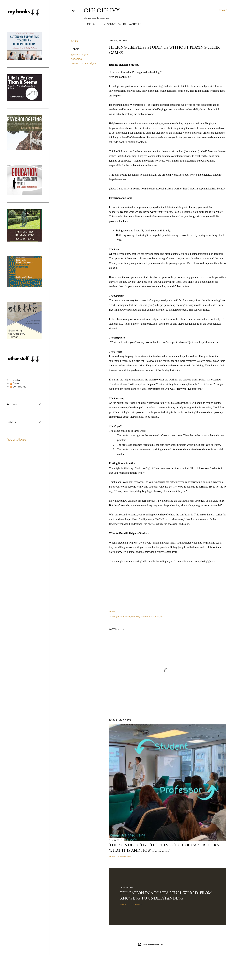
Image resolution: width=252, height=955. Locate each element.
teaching (76, 58)
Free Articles (131, 24)
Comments (19, 386)
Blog (87, 24)
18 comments (124, 856)
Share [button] (74, 40)
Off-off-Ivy (101, 10)
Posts (15, 383)
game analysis (79, 54)
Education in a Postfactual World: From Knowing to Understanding (166, 895)
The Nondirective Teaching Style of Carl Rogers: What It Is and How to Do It (164, 847)
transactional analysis (83, 63)
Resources (112, 24)
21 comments (135, 904)
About (97, 24)
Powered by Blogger (153, 944)
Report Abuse (16, 439)
